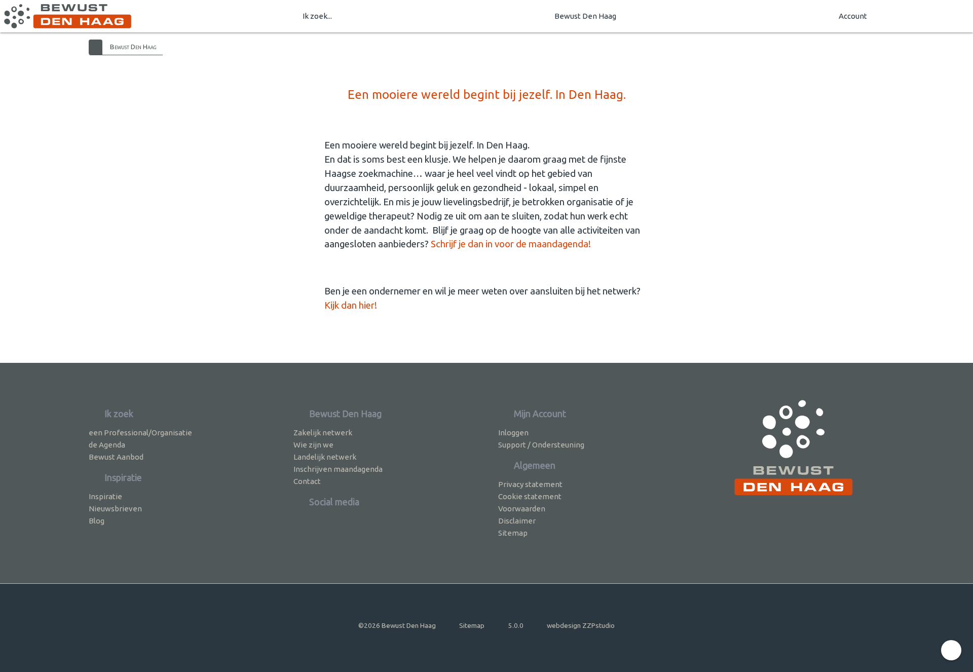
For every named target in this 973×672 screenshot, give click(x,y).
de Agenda (107, 444)
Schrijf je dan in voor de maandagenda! (511, 244)
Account (853, 16)
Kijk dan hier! (350, 305)
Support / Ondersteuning (541, 444)
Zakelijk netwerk (322, 432)
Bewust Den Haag (585, 16)
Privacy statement (530, 484)
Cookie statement (530, 496)
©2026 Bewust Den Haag (397, 625)
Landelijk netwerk (324, 457)
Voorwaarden (521, 508)
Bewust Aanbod (116, 457)
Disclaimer (517, 520)
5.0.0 (515, 625)
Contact (307, 481)
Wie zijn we (313, 444)
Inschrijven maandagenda (338, 469)
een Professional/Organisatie (140, 432)
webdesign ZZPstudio (581, 625)
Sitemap (513, 533)
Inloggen (513, 432)
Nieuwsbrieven (115, 508)
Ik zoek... (317, 16)
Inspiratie (105, 496)
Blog (96, 520)
